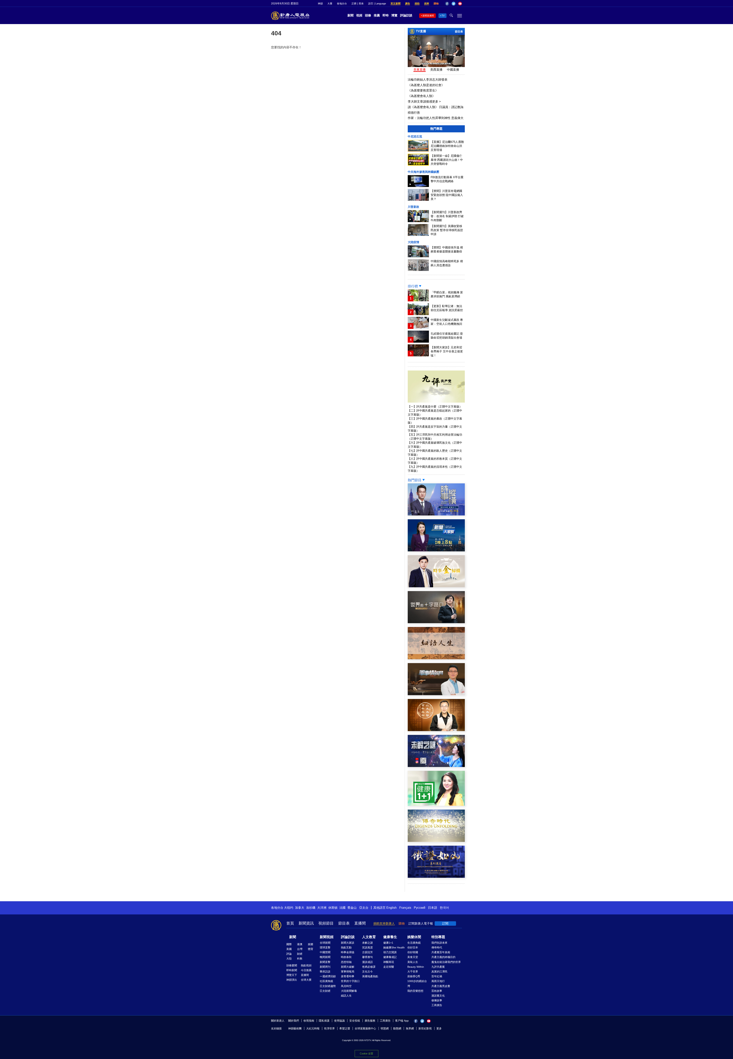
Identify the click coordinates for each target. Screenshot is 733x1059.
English (391, 907)
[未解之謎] (436, 766)
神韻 (320, 3)
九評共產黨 (438, 966)
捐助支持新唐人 (384, 923)
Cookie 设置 (366, 1053)
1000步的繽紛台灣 (417, 983)
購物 (436, 3)
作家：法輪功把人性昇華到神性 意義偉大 (435, 118)
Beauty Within (415, 966)
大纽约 (288, 907)
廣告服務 (370, 1020)
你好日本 (412, 947)
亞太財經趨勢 (328, 986)
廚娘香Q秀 (413, 976)
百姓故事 (436, 990)
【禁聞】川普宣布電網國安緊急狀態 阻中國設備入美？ (447, 195)
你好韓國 (412, 952)
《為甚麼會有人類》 (421, 96)
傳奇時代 (436, 947)
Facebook (447, 4)
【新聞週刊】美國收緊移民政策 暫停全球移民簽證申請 (447, 230)
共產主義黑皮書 (440, 986)
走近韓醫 (388, 966)
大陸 (289, 958)
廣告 (407, 3)
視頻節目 (326, 923)
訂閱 (445, 923)
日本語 (432, 907)
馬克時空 (346, 986)
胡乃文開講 (390, 952)
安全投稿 (354, 1020)
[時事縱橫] (436, 514)
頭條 (368, 15)
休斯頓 (332, 907)
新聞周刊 (325, 966)
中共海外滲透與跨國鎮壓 (423, 171)
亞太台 (363, 907)
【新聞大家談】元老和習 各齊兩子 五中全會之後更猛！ (447, 351)
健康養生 (390, 937)
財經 (299, 953)
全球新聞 (325, 942)
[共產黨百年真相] (436, 730)
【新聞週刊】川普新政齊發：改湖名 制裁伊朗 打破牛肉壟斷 (447, 216)
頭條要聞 (291, 965)
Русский (419, 907)
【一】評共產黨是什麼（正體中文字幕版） (435, 406)
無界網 (410, 1028)
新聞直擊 (325, 962)
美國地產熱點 (370, 976)
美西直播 (436, 69)
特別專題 (438, 937)
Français (405, 907)
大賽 (329, 3)
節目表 (459, 31)
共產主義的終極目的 (443, 957)
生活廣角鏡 (414, 942)
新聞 (350, 15)
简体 (361, 3)
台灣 (299, 949)
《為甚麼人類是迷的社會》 (426, 85)
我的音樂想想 (415, 990)
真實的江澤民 (439, 971)
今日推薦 (306, 970)
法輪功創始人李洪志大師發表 (427, 79)
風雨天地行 (438, 981)
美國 (289, 949)
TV (443, 15)
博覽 (394, 15)
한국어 (444, 907)
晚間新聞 (325, 957)
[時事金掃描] (436, 586)
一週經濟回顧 (328, 976)
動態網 (397, 1028)
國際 (289, 944)
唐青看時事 (347, 976)
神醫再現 (388, 962)
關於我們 (293, 1020)
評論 (289, 953)
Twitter (453, 4)
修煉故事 (436, 1000)
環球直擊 (325, 947)
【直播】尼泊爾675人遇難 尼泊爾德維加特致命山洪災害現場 (447, 145)
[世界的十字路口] (436, 622)
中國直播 (453, 69)
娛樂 (310, 944)
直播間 (360, 923)
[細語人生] (436, 658)
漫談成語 (367, 962)
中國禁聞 (325, 952)
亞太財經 (325, 990)
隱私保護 (324, 1020)
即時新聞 (291, 970)
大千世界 (412, 971)
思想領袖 (346, 962)
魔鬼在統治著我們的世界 (446, 962)
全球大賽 (306, 979)
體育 (310, 949)
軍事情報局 (347, 971)
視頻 (359, 15)
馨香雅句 (367, 957)
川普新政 (413, 206)
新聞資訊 (306, 923)
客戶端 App (402, 1020)
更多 (439, 1028)
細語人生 (346, 995)
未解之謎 (367, 942)
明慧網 (385, 1028)
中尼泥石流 (415, 136)
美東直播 (419, 69)
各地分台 (342, 3)
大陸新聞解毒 (349, 990)
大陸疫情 (413, 242)
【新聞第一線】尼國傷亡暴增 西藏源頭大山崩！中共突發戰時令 (447, 159)
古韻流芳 (367, 952)
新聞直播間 (428, 15)
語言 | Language (377, 3)
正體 (353, 3)
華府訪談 (325, 971)
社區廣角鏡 (326, 981)
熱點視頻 (306, 965)
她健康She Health (394, 947)
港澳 (299, 944)
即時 (386, 15)
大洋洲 (321, 907)
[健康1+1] (436, 804)
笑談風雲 (367, 947)
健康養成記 (390, 957)
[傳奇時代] (436, 840)
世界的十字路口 (350, 981)
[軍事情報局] (436, 694)
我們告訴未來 (439, 942)
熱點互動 (346, 947)
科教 (299, 958)
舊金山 (352, 907)
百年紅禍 (436, 976)
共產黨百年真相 (440, 952)
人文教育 (369, 937)
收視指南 (309, 1020)
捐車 (426, 3)
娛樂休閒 (414, 937)
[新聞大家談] (436, 550)
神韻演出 (291, 979)
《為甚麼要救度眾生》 (423, 90)
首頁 (290, 923)
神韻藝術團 (295, 1028)
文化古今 (367, 971)
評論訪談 (406, 15)
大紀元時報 (313, 1028)
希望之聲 (344, 1028)
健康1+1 (388, 942)
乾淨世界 (329, 1028)
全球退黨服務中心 (365, 1028)
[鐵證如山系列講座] (436, 876)
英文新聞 (395, 3)
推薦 (377, 15)
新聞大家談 (347, 942)
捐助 (417, 3)
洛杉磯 (310, 907)
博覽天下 (291, 974)
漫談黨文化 (438, 995)
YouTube (460, 4)
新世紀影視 (425, 1028)
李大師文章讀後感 (424, 101)
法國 (342, 907)
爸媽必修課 (368, 966)
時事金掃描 (347, 952)
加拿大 (299, 907)
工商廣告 (436, 1005)
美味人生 (412, 962)
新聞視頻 (326, 937)
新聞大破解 (347, 966)
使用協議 (339, 1020)
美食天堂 (412, 957)
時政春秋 (346, 957)
